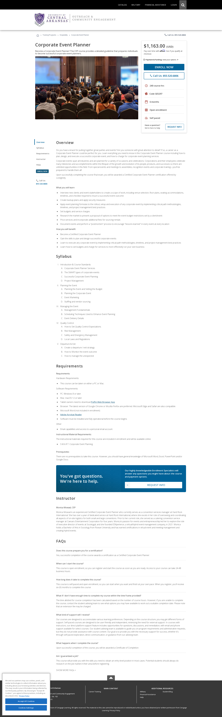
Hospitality (64, 35)
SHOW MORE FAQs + (66, 670)
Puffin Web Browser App (103, 402)
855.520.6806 (41, 184)
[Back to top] (111, 688)
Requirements (42, 153)
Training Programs (49, 35)
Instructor (41, 159)
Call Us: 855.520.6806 (175, 35)
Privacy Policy (115, 710)
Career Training (95, 691)
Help (142, 697)
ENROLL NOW (164, 67)
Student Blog (168, 691)
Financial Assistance (148, 694)
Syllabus (40, 148)
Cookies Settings (26, 708)
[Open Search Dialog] (183, 4)
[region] (26, 694)
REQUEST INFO (175, 126)
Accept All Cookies (26, 701)
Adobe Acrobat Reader (71, 414)
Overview (40, 142)
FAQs (38, 165)
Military (143, 691)
